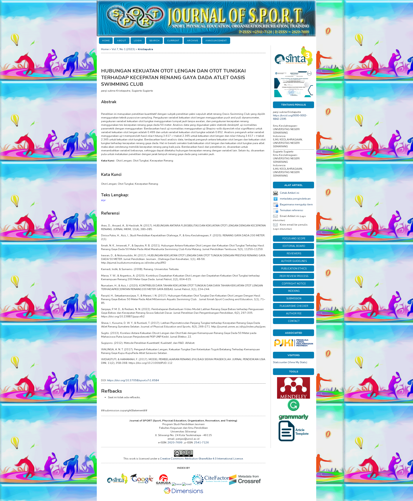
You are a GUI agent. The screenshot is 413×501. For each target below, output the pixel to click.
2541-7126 (201, 442)
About (121, 40)
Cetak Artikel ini (289, 193)
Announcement (216, 40)
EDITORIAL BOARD (294, 246)
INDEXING (294, 291)
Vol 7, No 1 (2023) (123, 49)
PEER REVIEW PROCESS (294, 276)
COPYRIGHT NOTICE (294, 283)
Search (154, 40)
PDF (103, 200)
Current (173, 40)
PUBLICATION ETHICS (294, 268)
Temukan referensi (291, 210)
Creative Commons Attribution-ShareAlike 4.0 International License (201, 458)
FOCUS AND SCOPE (293, 238)
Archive (192, 40)
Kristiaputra (145, 49)
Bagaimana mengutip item (296, 204)
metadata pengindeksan (295, 198)
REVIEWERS (294, 253)
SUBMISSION (293, 298)
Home (105, 40)
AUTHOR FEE (294, 313)
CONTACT (294, 321)
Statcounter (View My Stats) (290, 362)
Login (138, 40)
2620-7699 (175, 442)
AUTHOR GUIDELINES (294, 261)
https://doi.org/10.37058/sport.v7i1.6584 (133, 380)
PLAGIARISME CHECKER (294, 306)
